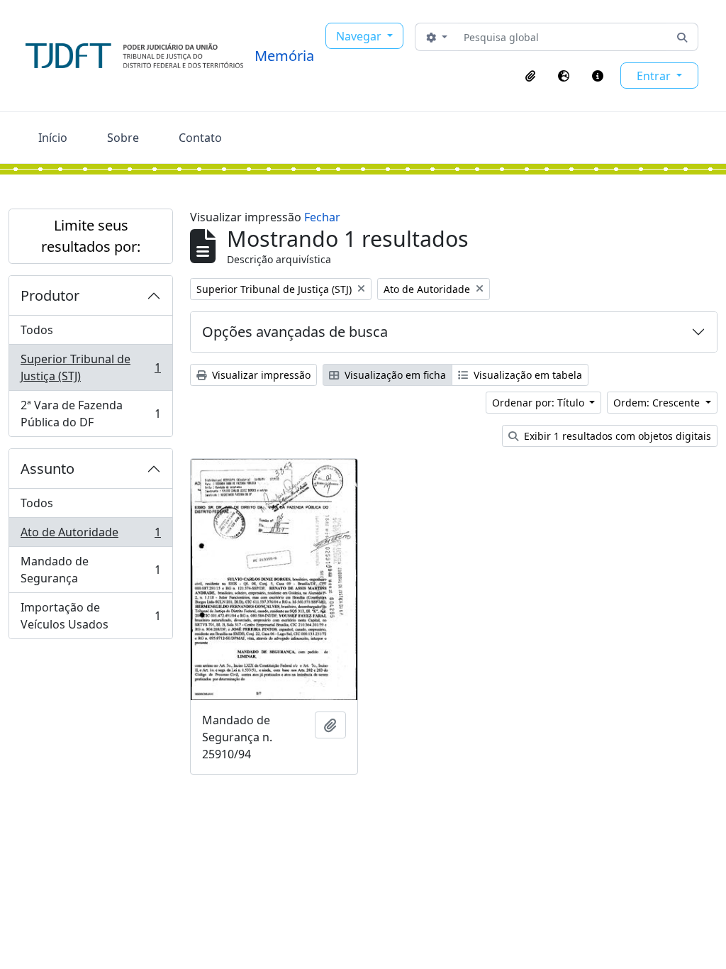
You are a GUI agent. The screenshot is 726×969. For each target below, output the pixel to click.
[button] (530, 76)
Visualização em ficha (394, 375)
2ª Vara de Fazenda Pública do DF (90, 413)
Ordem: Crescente (658, 402)
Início (52, 137)
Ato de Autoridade (90, 535)
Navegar (360, 36)
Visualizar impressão (260, 375)
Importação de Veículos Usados (90, 615)
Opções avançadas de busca (295, 331)
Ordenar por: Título (539, 402)
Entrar (655, 76)
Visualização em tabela (526, 375)
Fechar (322, 217)
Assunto (47, 468)
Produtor (50, 295)
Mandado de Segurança (90, 569)
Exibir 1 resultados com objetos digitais (616, 436)
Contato (200, 137)
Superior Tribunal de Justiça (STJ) (90, 367)
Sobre (123, 137)
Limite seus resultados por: (90, 236)
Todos (37, 330)
